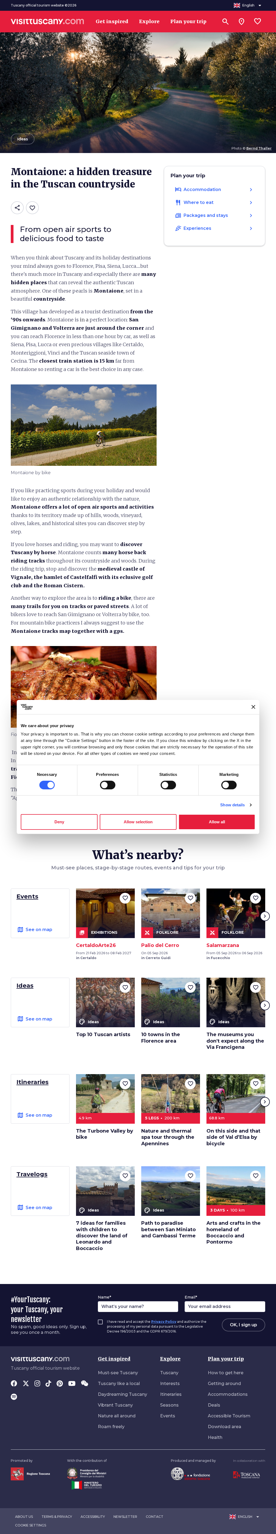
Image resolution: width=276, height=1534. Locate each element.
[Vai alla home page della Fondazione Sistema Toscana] (190, 1473)
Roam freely (111, 1426)
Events (167, 1415)
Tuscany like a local (119, 1383)
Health (215, 1437)
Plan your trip (226, 1359)
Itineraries (171, 1394)
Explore (170, 1359)
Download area (224, 1426)
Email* (191, 1297)
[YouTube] (71, 1384)
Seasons (169, 1405)
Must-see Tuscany (118, 1372)
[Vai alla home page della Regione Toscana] (30, 1473)
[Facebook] (14, 1384)
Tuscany (169, 1372)
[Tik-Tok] (48, 1384)
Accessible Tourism (229, 1415)
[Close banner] (253, 707)
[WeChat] (84, 1384)
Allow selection (138, 822)
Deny (59, 822)
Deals (214, 1405)
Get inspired (114, 1359)
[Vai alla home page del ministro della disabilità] (86, 1473)
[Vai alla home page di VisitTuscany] (47, 21)
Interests (170, 1383)
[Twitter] (26, 1384)
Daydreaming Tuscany (122, 1394)
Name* (104, 1297)
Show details (232, 805)
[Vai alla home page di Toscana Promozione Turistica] (246, 1474)
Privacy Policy (163, 1322)
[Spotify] (14, 1397)
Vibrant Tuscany (115, 1405)
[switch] (107, 785)
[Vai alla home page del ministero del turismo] (86, 1484)
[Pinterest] (60, 1384)
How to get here (225, 1372)
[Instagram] (37, 1384)
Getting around (224, 1383)
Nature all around (117, 1415)
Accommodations (228, 1394)
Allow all (217, 822)
